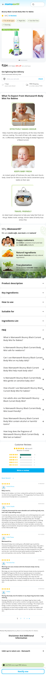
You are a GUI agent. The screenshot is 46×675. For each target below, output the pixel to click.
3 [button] (24, 618)
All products (8, 631)
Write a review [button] (23, 470)
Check (40, 79)
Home (2, 631)
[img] (6, 484)
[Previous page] (3, 4)
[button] (3, 16)
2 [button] (20, 618)
